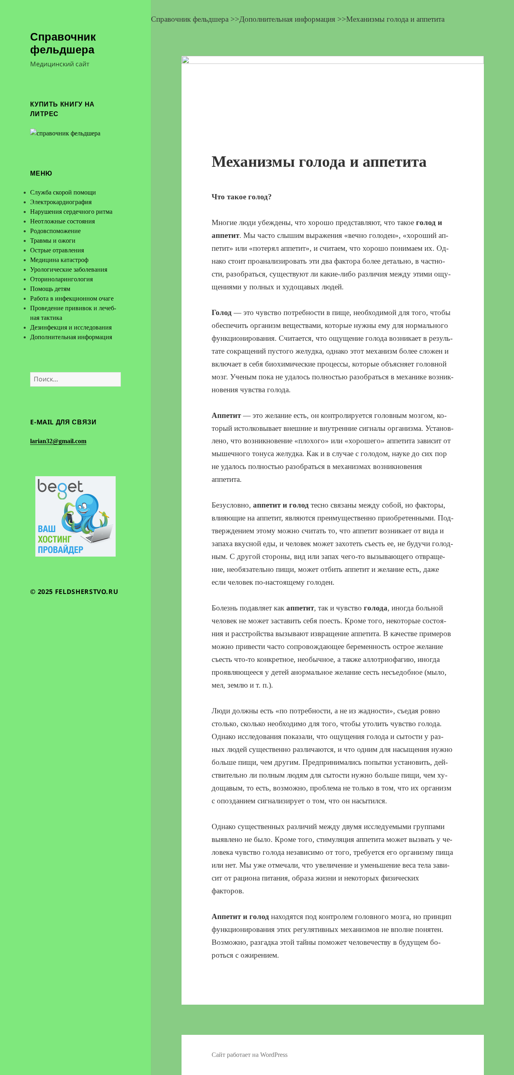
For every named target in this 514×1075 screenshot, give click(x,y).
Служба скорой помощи (63, 192)
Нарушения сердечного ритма (71, 211)
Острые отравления (57, 250)
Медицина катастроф (59, 259)
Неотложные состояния (62, 221)
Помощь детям (50, 288)
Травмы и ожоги (52, 240)
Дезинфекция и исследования (71, 327)
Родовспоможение (55, 230)
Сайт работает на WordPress (250, 1054)
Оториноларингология (61, 279)
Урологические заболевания (68, 269)
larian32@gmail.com (58, 441)
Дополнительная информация (71, 337)
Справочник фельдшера (63, 43)
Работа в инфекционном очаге (72, 298)
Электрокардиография (61, 202)
